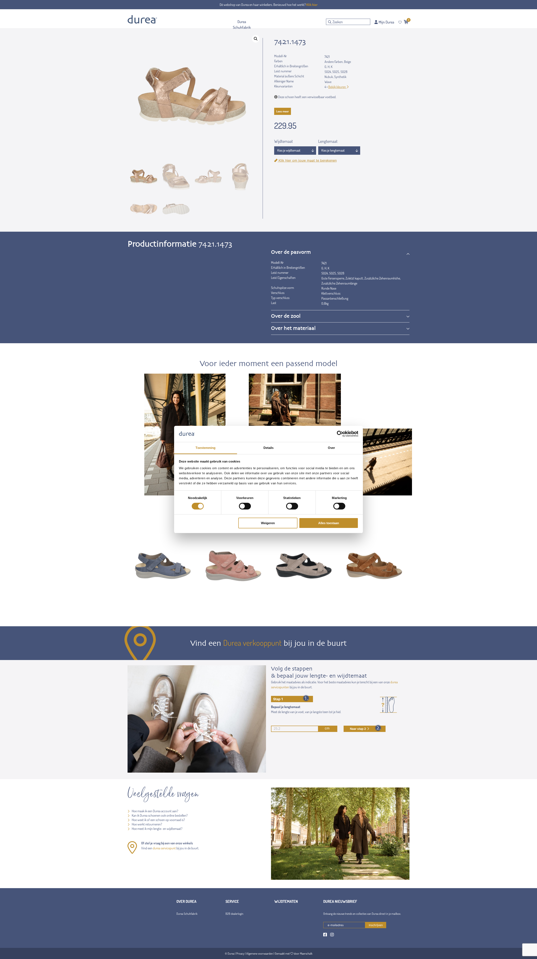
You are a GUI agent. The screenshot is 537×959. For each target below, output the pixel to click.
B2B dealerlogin (234, 913)
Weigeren (268, 523)
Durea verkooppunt (252, 643)
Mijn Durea (386, 22)
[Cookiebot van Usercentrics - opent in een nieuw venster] (340, 434)
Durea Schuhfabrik (186, 913)
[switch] (245, 506)
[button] (255, 39)
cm (327, 728)
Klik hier (312, 5)
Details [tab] (268, 448)
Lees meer (282, 111)
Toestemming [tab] (205, 448)
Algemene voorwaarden (259, 953)
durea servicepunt (164, 848)
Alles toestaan (328, 523)
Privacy (240, 953)
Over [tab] (331, 448)
